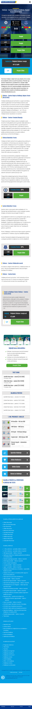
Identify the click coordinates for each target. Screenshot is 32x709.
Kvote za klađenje (7, 634)
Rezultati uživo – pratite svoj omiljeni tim (13, 596)
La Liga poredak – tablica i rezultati (12, 565)
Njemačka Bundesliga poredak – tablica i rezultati (16, 582)
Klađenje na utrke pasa (9, 665)
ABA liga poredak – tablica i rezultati (12, 553)
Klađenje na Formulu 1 (9, 655)
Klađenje (3, 706)
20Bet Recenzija (7, 528)
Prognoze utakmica (8, 645)
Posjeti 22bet (17, 365)
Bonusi (12, 706)
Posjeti (21, 195)
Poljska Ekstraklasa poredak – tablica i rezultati (15, 588)
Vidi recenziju (12, 489)
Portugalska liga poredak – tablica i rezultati (14, 590)
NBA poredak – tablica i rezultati (11, 578)
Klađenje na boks (7, 657)
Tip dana (5, 649)
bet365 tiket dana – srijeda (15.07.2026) (14, 410)
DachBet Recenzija (8, 532)
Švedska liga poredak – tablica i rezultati (13, 614)
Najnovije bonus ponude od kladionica (13, 576)
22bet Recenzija (7, 522)
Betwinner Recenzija (8, 530)
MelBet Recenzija (7, 536)
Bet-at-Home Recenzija (9, 524)
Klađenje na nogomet (8, 651)
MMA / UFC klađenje (8, 661)
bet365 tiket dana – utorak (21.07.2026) (14, 397)
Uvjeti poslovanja (13, 672)
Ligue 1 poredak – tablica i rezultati (12, 567)
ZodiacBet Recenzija (8, 540)
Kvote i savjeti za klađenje (10, 563)
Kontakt (20, 672)
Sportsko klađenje (8, 632)
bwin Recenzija (7, 526)
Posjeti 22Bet (20, 70)
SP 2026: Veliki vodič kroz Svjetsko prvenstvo (14, 608)
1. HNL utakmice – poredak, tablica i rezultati (14, 549)
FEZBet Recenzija (8, 534)
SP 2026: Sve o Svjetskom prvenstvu (12, 606)
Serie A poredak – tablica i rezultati (12, 602)
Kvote (21, 706)
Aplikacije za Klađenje (9, 636)
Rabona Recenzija (8, 538)
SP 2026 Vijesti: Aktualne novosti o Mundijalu (14, 604)
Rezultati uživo (7, 624)
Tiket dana (6, 616)
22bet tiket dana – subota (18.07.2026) (14, 400)
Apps (29, 706)
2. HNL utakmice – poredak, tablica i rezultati (14, 551)
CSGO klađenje (7, 659)
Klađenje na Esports (8, 653)
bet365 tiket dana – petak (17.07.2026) (14, 403)
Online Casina (7, 626)
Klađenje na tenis (7, 663)
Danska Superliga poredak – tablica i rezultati (15, 559)
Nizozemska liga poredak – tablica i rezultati (14, 580)
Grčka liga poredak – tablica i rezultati (13, 561)
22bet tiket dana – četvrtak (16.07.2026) (14, 407)
